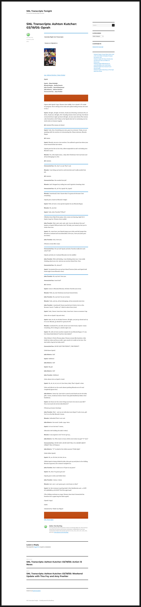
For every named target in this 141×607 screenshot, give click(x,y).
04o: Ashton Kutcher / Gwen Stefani (54, 75)
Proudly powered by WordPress (46, 600)
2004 (27, 41)
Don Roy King (29, 37)
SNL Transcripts (48, 519)
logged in (36, 547)
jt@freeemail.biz (37, 590)
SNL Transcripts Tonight (39, 11)
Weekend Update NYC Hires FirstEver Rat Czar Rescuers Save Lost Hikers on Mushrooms (103, 60)
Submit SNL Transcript (98, 47)
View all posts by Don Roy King (61, 532)
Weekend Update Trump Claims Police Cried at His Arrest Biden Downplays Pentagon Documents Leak (104, 56)
